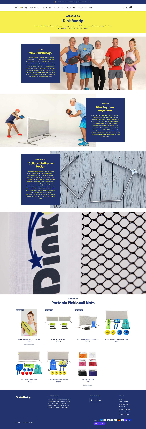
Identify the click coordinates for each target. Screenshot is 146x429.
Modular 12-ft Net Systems (58, 339)
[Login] (126, 7)
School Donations (124, 414)
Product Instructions (124, 412)
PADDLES (56, 7)
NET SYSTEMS (47, 7)
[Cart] (130, 7)
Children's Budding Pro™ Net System (87, 339)
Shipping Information (125, 409)
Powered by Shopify (28, 422)
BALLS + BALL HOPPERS (69, 7)
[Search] (123, 7)
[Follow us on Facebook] (91, 400)
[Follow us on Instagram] (96, 400)
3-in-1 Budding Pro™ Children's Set (58, 379)
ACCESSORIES (82, 7)
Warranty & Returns (124, 404)
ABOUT (91, 7)
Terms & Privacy (123, 401)
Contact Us (122, 406)
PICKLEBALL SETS (35, 7)
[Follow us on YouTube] (100, 400)
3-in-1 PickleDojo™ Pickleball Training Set (117, 339)
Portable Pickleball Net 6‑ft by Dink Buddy (29, 339)
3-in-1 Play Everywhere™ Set (29, 379)
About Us (121, 399)
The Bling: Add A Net (88, 379)
